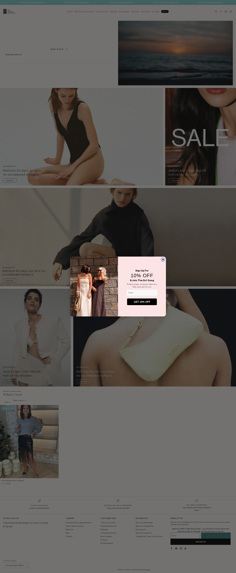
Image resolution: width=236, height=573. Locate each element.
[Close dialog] (163, 259)
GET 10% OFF (142, 301)
